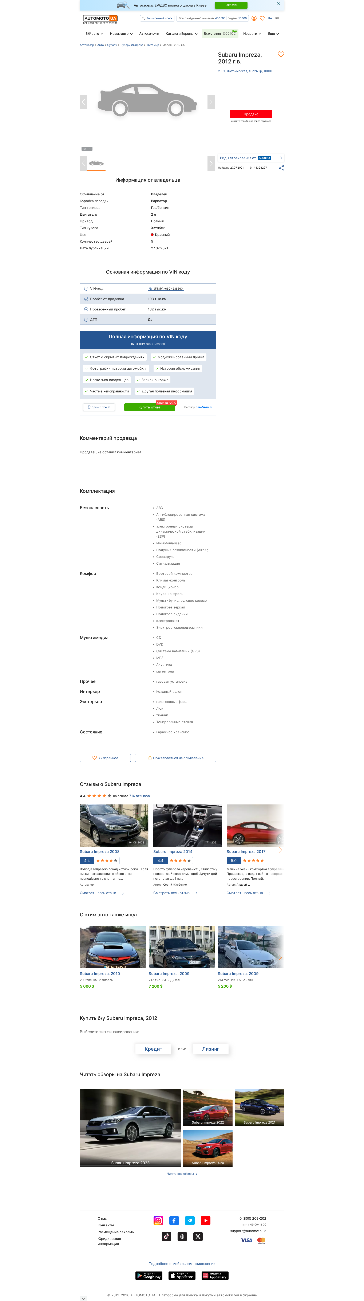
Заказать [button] (231, 5)
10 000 (242, 18)
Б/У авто (92, 33)
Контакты (106, 1225)
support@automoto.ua (248, 1231)
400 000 (220, 18)
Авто (100, 45)
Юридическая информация (109, 1241)
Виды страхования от (238, 158)
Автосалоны (149, 33)
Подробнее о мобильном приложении (182, 1264)
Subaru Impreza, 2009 (169, 973)
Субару (112, 45)
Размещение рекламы (116, 1232)
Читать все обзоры (181, 1173)
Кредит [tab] (153, 1049)
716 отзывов (139, 796)
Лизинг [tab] (210, 1049)
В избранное (107, 758)
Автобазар (87, 45)
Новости (250, 33)
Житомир (152, 45)
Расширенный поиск (159, 18)
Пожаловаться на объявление (177, 758)
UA (270, 18)
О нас (102, 1218)
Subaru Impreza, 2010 (100, 973)
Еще (271, 33)
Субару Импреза (131, 45)
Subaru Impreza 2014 (173, 851)
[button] (276, 849)
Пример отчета (101, 407)
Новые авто (119, 33)
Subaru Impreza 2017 (246, 851)
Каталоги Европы (179, 33)
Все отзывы (220, 33)
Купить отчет (157, 406)
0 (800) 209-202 (253, 1218)
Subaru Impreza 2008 (99, 851)
